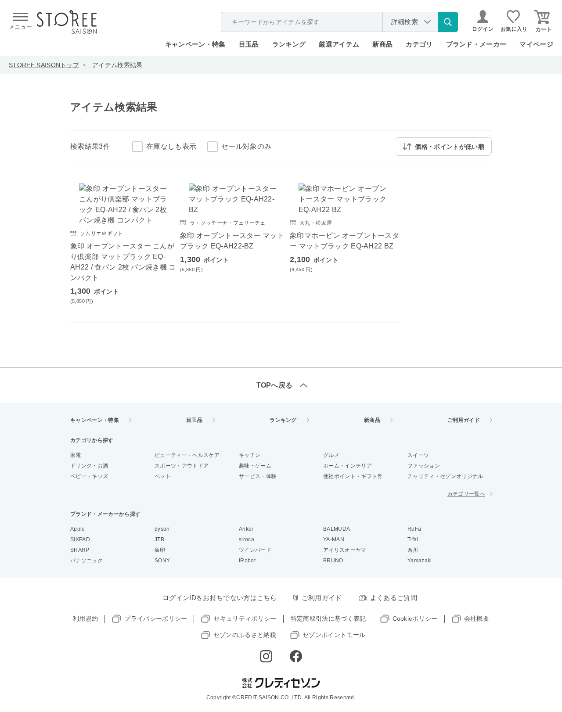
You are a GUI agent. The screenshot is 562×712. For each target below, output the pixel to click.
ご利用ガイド (463, 420)
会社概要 (476, 618)
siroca (246, 539)
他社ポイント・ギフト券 (353, 476)
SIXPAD (80, 539)
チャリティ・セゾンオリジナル (445, 476)
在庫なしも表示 (171, 146)
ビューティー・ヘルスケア (187, 455)
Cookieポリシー (415, 618)
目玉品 (249, 44)
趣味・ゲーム (255, 466)
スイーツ (418, 455)
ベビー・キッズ (89, 476)
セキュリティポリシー (244, 618)
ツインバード (255, 550)
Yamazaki (419, 560)
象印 (160, 550)
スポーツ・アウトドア (182, 466)
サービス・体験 (258, 476)
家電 (75, 455)
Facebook (296, 656)
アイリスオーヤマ (345, 550)
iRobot (247, 560)
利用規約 (85, 618)
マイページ (536, 44)
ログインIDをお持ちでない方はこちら (219, 597)
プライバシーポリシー (155, 618)
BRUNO (333, 560)
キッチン (249, 455)
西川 (412, 550)
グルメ (331, 455)
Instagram (266, 656)
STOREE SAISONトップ (44, 64)
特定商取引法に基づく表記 (328, 618)
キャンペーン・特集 (195, 44)
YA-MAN (333, 539)
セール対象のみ (246, 146)
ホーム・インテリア (347, 466)
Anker (246, 529)
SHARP (80, 550)
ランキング (289, 44)
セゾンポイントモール (334, 634)
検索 (448, 22)
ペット (163, 476)
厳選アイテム (339, 44)
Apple (77, 529)
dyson (162, 529)
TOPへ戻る (274, 385)
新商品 (382, 44)
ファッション (423, 466)
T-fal (412, 539)
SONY (162, 560)
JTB (159, 539)
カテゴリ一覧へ (466, 494)
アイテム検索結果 (117, 64)
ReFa (414, 529)
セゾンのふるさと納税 (244, 634)
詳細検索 (404, 21)
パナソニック (86, 560)
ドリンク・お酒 (89, 466)
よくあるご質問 (393, 597)
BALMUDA (336, 529)
